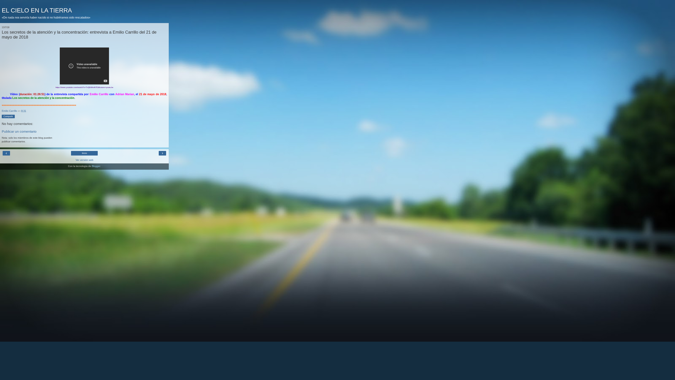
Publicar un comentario (19, 131)
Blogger (96, 166)
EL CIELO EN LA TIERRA (37, 10)
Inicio (84, 153)
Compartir (8, 116)
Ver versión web (84, 160)
